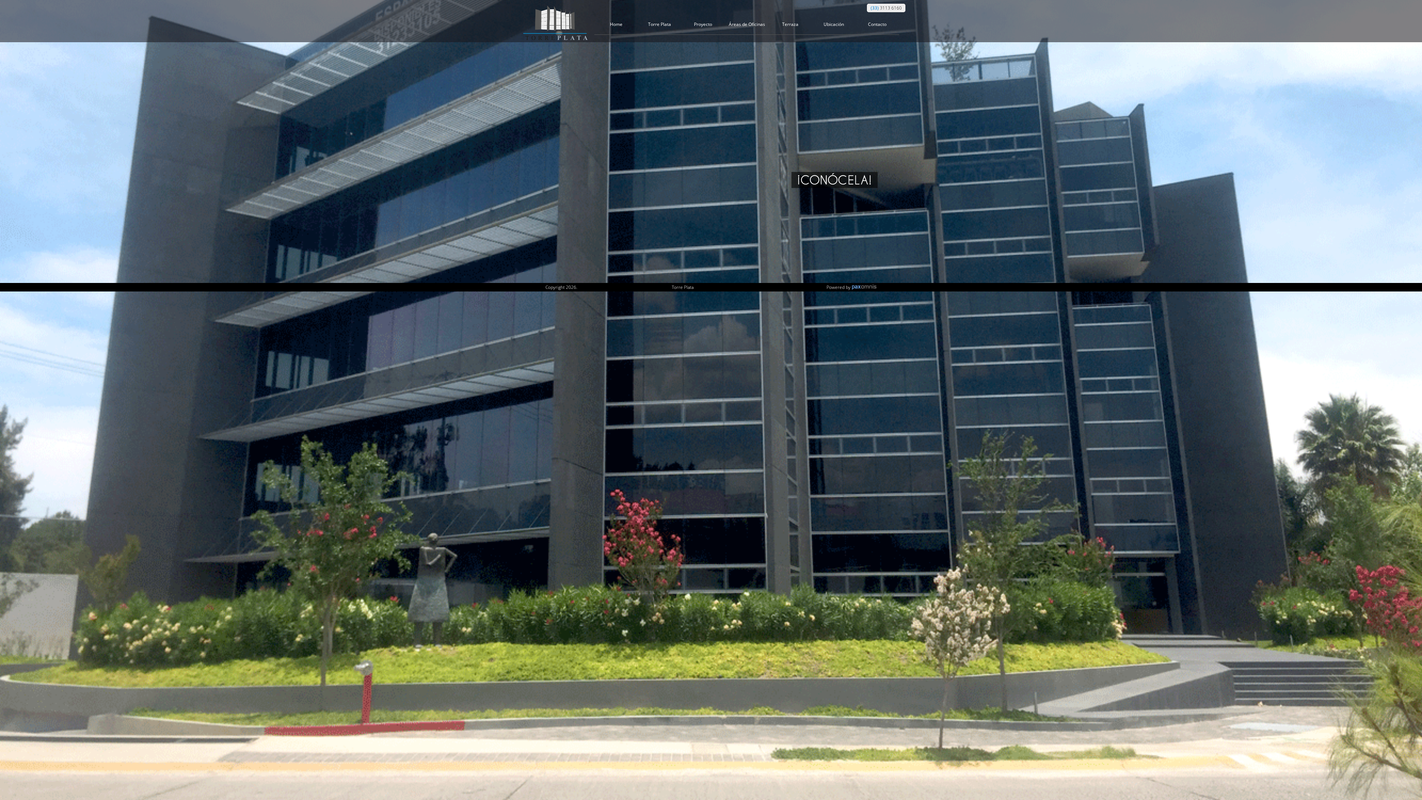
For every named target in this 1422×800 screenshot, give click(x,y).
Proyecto (703, 24)
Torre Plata (659, 24)
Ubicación (834, 24)
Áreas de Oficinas (747, 24)
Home (616, 24)
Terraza (790, 24)
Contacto (877, 24)
